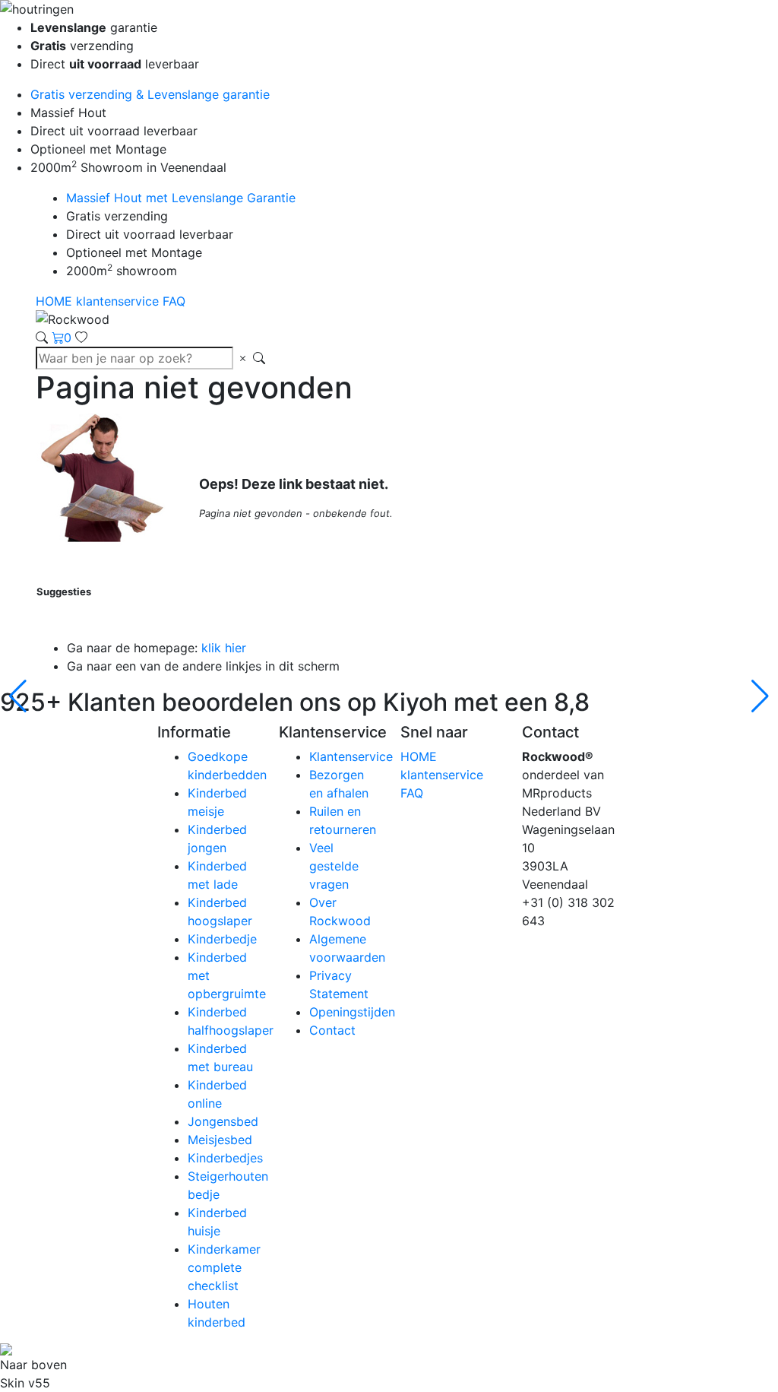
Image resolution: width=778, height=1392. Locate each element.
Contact (332, 1030)
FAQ (174, 301)
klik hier (223, 647)
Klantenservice (351, 756)
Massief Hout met (181, 197)
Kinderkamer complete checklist (224, 1267)
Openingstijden (352, 1011)
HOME (56, 301)
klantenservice (119, 301)
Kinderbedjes (225, 1157)
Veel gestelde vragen (334, 866)
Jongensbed (223, 1121)
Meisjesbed (220, 1139)
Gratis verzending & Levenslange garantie (150, 94)
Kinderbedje (222, 938)
